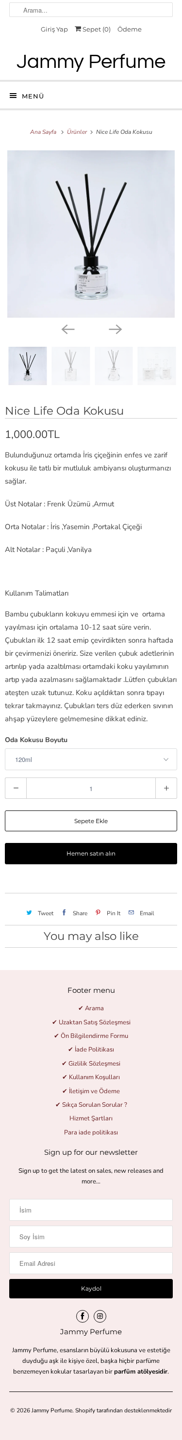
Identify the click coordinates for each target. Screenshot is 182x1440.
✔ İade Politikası (91, 1049)
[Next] (115, 328)
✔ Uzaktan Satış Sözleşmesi (91, 1022)
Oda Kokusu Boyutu (36, 739)
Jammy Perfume (52, 1410)
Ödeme (129, 29)
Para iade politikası (91, 1132)
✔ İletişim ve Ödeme (91, 1091)
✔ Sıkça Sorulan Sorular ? (91, 1104)
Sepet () (96, 29)
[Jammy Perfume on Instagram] (100, 1316)
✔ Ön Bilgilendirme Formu (91, 1036)
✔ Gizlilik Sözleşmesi (91, 1063)
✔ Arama (91, 1008)
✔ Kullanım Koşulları (91, 1077)
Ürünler (77, 132)
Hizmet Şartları (91, 1118)
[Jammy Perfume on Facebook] (82, 1316)
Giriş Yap (54, 29)
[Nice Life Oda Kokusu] (91, 234)
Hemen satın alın (91, 853)
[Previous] (67, 328)
